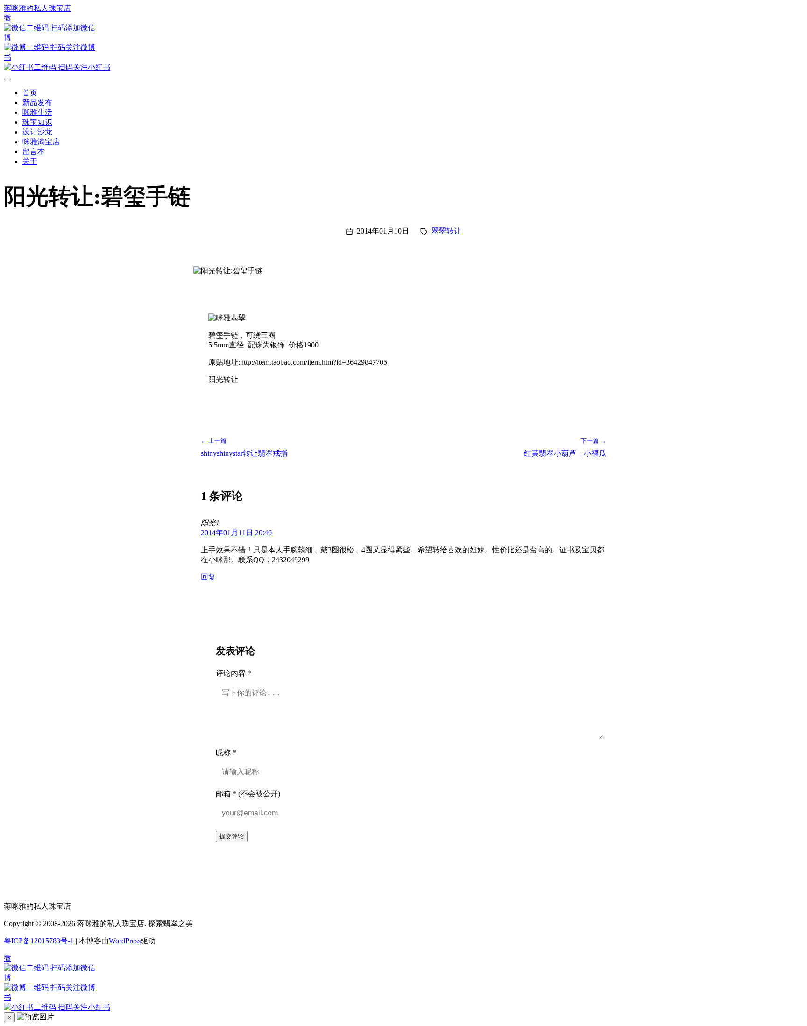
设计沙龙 (37, 132)
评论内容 (233, 673)
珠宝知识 (37, 122)
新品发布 (37, 102)
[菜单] (7, 79)
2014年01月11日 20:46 (236, 533)
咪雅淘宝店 (41, 142)
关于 (29, 161)
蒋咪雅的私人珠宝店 (37, 8)
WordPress (125, 941)
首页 (29, 93)
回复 (208, 577)
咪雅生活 (37, 112)
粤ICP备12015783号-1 (39, 941)
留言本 (33, 152)
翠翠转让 (446, 231)
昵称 (226, 753)
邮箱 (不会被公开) (248, 794)
